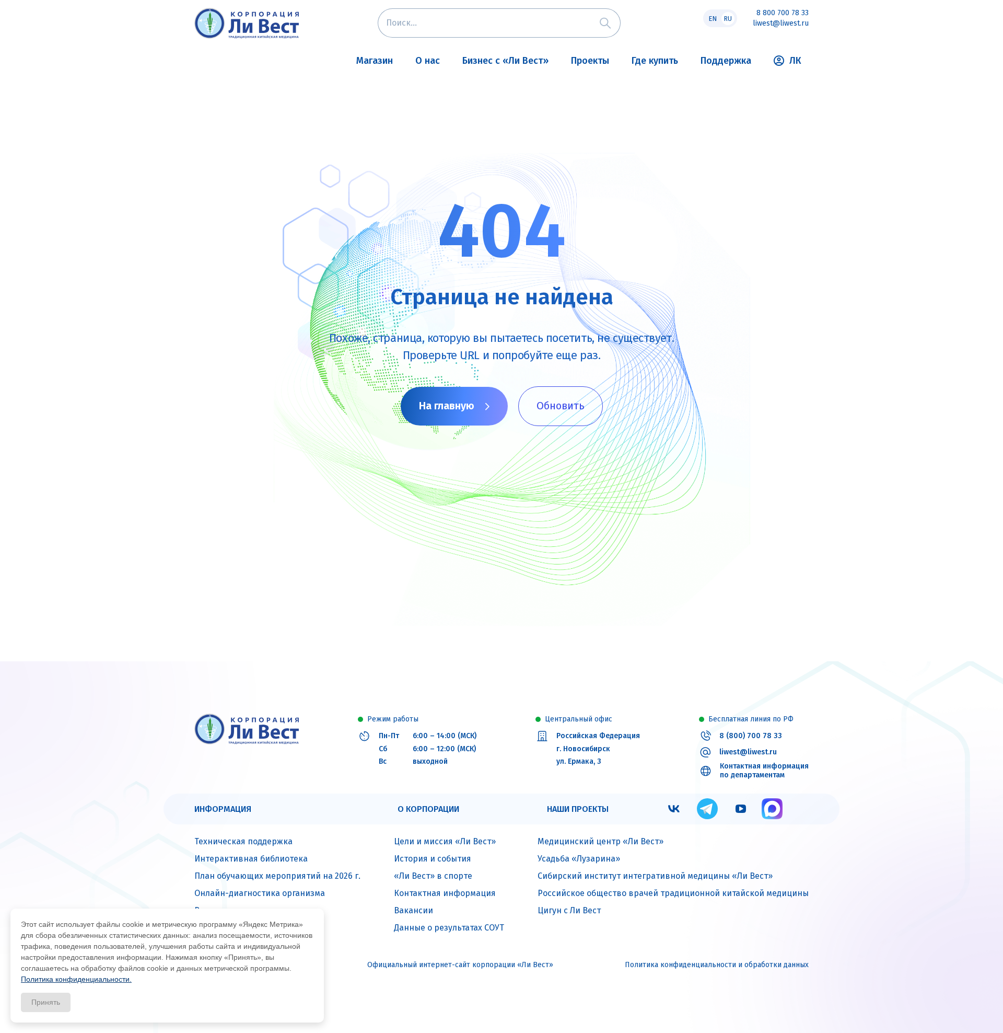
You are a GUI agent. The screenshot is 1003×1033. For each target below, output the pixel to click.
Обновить (561, 405)
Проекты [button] (590, 60)
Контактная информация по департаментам (764, 770)
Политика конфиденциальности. (76, 979)
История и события (432, 859)
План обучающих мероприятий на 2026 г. (277, 876)
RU (728, 18)
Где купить (655, 60)
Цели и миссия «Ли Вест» (445, 841)
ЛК (795, 60)
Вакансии (413, 910)
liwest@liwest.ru (781, 23)
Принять (45, 1002)
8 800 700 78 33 (782, 13)
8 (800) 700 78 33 (750, 736)
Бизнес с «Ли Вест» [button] (505, 60)
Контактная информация (445, 893)
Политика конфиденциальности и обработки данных (717, 964)
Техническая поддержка (243, 841)
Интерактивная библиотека (251, 859)
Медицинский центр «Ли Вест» (600, 841)
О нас (427, 60)
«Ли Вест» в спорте (433, 876)
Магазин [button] (374, 60)
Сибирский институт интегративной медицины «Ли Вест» (655, 876)
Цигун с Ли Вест (569, 910)
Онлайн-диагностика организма (259, 893)
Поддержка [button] (726, 60)
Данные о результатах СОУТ (449, 928)
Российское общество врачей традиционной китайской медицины (673, 893)
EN (712, 18)
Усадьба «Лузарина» (579, 859)
